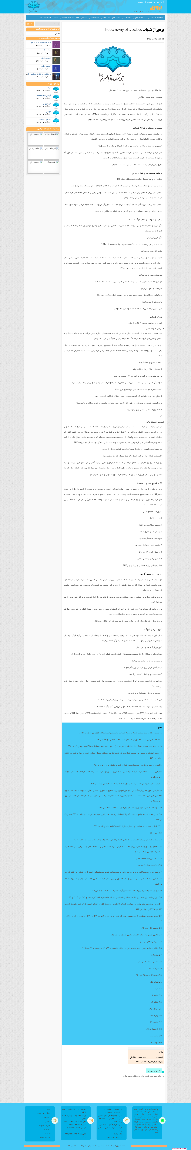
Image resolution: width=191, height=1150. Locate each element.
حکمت (48, 1133)
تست (40, 17)
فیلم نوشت (118, 1133)
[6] (94, 114)
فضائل (57, 33)
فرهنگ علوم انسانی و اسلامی (70, 17)
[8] (100, 145)
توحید (49, 87)
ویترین (56, 17)
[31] (153, 686)
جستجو (140, 2)
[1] (126, 103)
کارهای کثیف (46, 58)
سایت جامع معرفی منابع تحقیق (110, 1115)
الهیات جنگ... (46, 65)
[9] (113, 164)
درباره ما (156, 2)
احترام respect (45, 119)
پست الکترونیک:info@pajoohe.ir (75, 1132)
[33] (142, 713)
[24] (155, 494)
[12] (103, 244)
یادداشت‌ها (47, 17)
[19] (117, 389)
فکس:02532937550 (77, 1124)
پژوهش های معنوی (114, 1136)
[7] (89, 119)
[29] (74, 654)
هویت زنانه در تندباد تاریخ (41, 42)
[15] (97, 295)
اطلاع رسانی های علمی (156, 17)
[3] (89, 103)
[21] (105, 455)
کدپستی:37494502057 (76, 1127)
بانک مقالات (127, 17)
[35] (110, 713)
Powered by (179, 1149)
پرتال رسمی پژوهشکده (113, 1112)
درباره (84, 1136)
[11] (126, 197)
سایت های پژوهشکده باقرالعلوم (48, 129)
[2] (104, 103)
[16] (116, 308)
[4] (122, 108)
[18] (112, 382)
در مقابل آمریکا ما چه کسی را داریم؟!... (36, 73)
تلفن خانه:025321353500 (75, 1121)
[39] (137, 718)
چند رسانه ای (95, 17)
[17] (96, 338)
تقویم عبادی (106, 17)
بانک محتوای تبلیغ (140, 17)
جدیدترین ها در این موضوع (49, 38)
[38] (153, 718)
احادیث (84, 17)
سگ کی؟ (47, 50)
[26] (125, 565)
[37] (73, 713)
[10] (119, 178)
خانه (162, 2)
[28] (96, 620)
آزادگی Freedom (44, 95)
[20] (76, 442)
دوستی (48, 111)
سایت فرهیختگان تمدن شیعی (110, 1124)
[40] (121, 718)
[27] (69, 608)
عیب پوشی (47, 103)
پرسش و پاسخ (116, 17)
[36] (88, 713)
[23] (74, 488)
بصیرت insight (44, 1137)
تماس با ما (148, 2)
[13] (122, 268)
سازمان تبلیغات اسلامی (113, 1109)
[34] (125, 713)
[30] (125, 667)
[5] (157, 114)
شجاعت (47, 1129)
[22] (92, 474)
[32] (101, 699)
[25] (141, 524)
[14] (94, 281)
